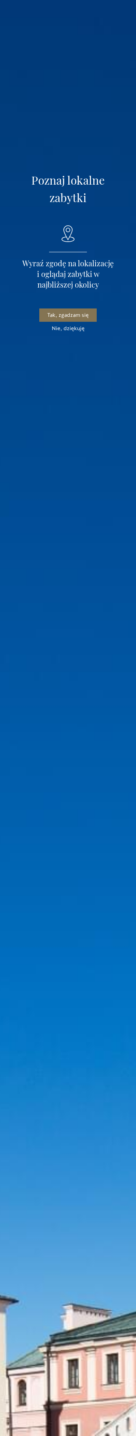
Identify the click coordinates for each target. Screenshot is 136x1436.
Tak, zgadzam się (68, 315)
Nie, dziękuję (68, 328)
